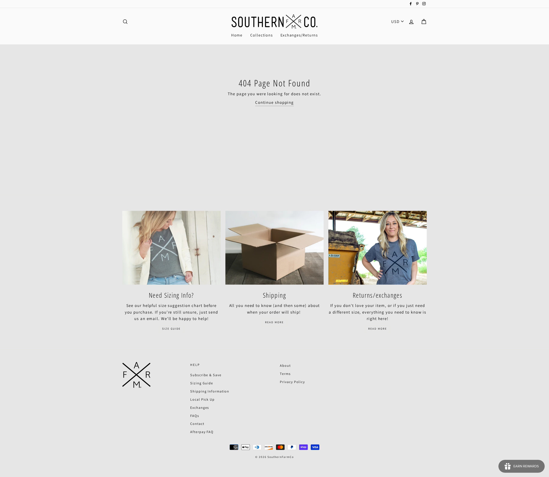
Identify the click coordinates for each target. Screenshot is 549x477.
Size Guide (171, 329)
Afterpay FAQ (202, 432)
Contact (197, 423)
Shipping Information (209, 391)
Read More (274, 322)
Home (237, 35)
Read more (377, 329)
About (285, 365)
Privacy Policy (292, 382)
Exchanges (199, 407)
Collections (261, 35)
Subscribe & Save (205, 375)
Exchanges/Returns (299, 35)
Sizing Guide (201, 383)
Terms (285, 373)
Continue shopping (274, 102)
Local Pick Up (202, 399)
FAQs (194, 416)
